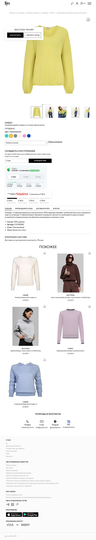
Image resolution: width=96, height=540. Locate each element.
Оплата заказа (11, 465)
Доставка (9, 468)
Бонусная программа (13, 446)
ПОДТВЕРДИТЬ (15, 35)
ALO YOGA (70, 295)
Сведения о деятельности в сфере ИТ (19, 486)
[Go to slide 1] (42, 104)
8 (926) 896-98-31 (69, 426)
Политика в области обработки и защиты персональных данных (28, 481)
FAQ (7, 454)
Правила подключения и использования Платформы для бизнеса (28, 497)
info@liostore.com (42, 426)
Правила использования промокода (18, 473)
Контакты (9, 456)
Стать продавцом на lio (14, 495)
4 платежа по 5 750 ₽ (37, 194)
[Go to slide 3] (46, 104)
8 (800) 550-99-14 (27, 426)
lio (7, 443)
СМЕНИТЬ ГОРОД (32, 35)
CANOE (25, 295)
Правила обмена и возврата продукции (20, 478)
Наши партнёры (11, 451)
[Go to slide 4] (48, 104)
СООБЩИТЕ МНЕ (40, 160)
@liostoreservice (55, 426)
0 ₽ (84, 3)
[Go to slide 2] (44, 104)
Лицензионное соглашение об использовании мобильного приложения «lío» (32, 483)
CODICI (8, 122)
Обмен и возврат (12, 470)
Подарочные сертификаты (15, 448)
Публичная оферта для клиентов (17, 476)
